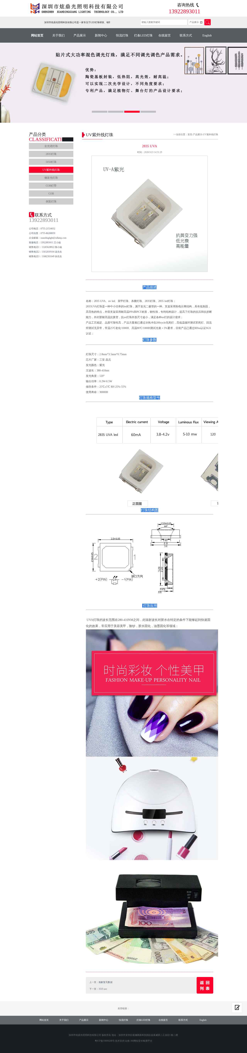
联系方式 (186, 35)
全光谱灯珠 (51, 146)
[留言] (237, 1007)
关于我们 (58, 35)
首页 (190, 134)
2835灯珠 (51, 154)
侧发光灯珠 (51, 177)
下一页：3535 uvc (98, 989)
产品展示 (80, 35)
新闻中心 (101, 35)
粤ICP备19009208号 (105, 1040)
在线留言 (164, 35)
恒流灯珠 (122, 35)
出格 (127, 1040)
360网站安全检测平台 (141, 1040)
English (207, 35)
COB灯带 (51, 185)
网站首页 (37, 35)
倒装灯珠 (51, 201)
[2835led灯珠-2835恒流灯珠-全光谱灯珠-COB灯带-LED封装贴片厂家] (78, 8)
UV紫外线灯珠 (51, 169)
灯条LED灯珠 (143, 35)
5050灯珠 (51, 162)
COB (51, 193)
